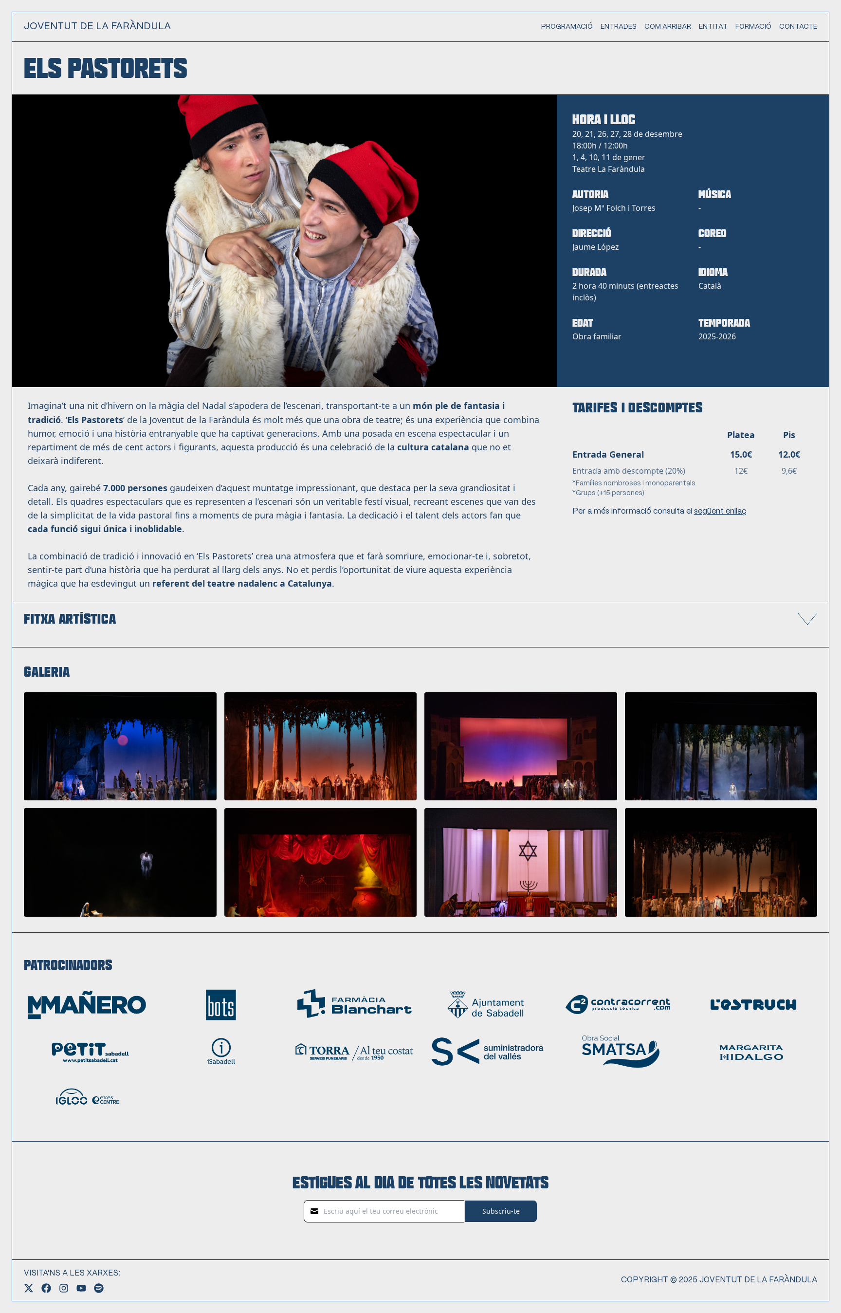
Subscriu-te (501, 1211)
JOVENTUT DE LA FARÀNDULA (97, 26)
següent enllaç (720, 511)
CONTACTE (798, 26)
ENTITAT (713, 26)
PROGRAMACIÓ (567, 26)
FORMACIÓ (753, 26)
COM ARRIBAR (667, 26)
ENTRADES (619, 26)
